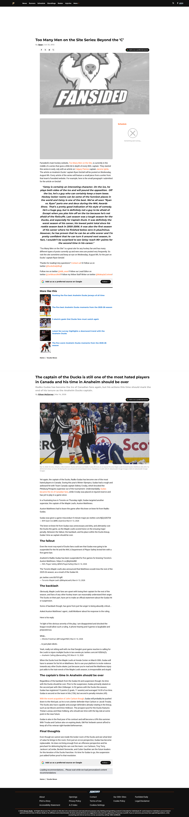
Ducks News (52, 358)
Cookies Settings (97, 805)
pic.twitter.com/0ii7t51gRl (51, 577)
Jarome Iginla (102, 169)
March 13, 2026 (72, 521)
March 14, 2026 (80, 564)
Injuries (68, 3)
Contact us (76, 263)
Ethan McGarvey (46, 394)
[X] (173, 3)
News (24, 3)
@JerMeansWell (53, 274)
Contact (93, 797)
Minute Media (28, 811)
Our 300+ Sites (119, 797)
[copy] (53, 49)
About (42, 797)
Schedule (41, 3)
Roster (60, 3)
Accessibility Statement (49, 805)
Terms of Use (96, 801)
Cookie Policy (119, 801)
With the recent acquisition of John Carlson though (62, 698)
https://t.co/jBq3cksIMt (66, 561)
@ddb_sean (63, 271)
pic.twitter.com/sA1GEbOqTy (94, 652)
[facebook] (177, 3)
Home (42, 358)
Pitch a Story (44, 801)
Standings (51, 3)
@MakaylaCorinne (104, 274)
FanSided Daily (141, 797)
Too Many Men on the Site (80, 163)
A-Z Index (73, 805)
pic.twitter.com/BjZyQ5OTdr (99, 518)
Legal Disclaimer (142, 801)
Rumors (32, 3)
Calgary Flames (82, 169)
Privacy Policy (75, 801)
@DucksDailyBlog (53, 266)
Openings (73, 797)
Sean (40, 45)
